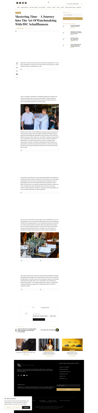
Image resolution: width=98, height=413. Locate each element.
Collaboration (49, 350)
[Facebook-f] (17, 3)
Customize (8, 407)
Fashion (72, 34)
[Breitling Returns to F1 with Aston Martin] (72, 345)
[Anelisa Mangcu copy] (66, 27)
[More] (17, 77)
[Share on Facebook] (17, 67)
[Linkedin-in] (27, 375)
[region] (17, 403)
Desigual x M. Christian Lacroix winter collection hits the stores (76, 32)
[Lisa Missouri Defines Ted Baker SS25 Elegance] (49, 345)
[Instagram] (20, 3)
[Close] (30, 397)
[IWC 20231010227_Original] (37, 44)
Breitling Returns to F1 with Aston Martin (72, 353)
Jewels (72, 41)
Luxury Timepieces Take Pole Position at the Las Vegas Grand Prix (76, 45)
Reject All (17, 407)
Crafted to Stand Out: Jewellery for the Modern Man (75, 39)
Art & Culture (73, 27)
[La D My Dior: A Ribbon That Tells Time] (25, 345)
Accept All (26, 407)
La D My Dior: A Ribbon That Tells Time (25, 352)
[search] (81, 4)
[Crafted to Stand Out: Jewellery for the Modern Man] (66, 39)
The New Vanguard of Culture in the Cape (75, 26)
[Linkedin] (26, 3)
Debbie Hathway (20, 28)
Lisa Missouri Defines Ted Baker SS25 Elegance (48, 353)
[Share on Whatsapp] (17, 71)
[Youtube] (23, 3)
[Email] (17, 74)
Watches (18, 12)
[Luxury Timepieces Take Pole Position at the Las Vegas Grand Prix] (66, 46)
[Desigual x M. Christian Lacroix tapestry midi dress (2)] (66, 33)
